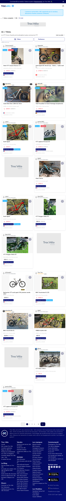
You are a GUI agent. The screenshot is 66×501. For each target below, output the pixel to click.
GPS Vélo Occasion (22, 488)
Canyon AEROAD (37, 496)
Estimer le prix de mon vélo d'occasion (24, 445)
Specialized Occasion (38, 479)
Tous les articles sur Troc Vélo (7, 466)
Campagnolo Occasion (38, 448)
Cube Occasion (36, 455)
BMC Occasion (36, 446)
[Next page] (42, 424)
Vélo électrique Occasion (23, 470)
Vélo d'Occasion (21, 459)
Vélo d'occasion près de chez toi (24, 461)
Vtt (16, 18)
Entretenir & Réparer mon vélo (7, 478)
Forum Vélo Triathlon (53, 450)
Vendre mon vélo (21, 448)
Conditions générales (6, 448)
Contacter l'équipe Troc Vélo (8, 455)
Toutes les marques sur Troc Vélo (40, 484)
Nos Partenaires (5, 487)
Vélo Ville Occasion (22, 475)
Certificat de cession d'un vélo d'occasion (7, 489)
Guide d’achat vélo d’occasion (8, 474)
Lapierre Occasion (37, 463)
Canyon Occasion (37, 452)
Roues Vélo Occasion (22, 483)
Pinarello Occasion (37, 470)
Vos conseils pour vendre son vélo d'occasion (55, 459)
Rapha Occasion (37, 472)
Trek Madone (36, 493)
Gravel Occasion (21, 472)
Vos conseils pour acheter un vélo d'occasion (55, 456)
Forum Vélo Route (52, 448)
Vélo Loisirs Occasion (22, 474)
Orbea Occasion (37, 468)
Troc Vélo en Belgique (53, 446)
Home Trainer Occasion (23, 490)
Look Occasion (36, 465)
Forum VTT (51, 452)
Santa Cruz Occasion (38, 474)
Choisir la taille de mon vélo (8, 475)
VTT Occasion (20, 468)
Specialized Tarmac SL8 (38, 491)
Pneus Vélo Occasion (22, 485)
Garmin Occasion (37, 459)
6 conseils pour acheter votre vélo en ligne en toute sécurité (8, 470)
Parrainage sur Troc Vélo (54, 444)
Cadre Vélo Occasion (22, 487)
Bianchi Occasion (37, 444)
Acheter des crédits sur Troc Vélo (24, 452)
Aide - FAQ (4, 457)
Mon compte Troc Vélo (7, 446)
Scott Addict (36, 495)
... (1, 18)
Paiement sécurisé (21, 449)
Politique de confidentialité (8, 452)
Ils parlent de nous (6, 459)
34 (38, 424)
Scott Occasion (36, 476)
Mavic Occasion (36, 466)
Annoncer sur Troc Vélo (7, 485)
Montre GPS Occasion (22, 477)
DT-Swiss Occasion (37, 457)
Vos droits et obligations (7, 453)
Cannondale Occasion (38, 450)
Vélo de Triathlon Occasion (24, 466)
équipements (38, 1)
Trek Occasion (36, 481)
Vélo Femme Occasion (22, 481)
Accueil (3, 444)
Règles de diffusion (6, 450)
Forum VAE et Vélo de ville (55, 453)
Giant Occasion (36, 461)
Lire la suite (59, 35)
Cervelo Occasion (37, 453)
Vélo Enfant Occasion (22, 479)
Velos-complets (8, 18)
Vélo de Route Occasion (23, 464)
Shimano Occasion (37, 478)
